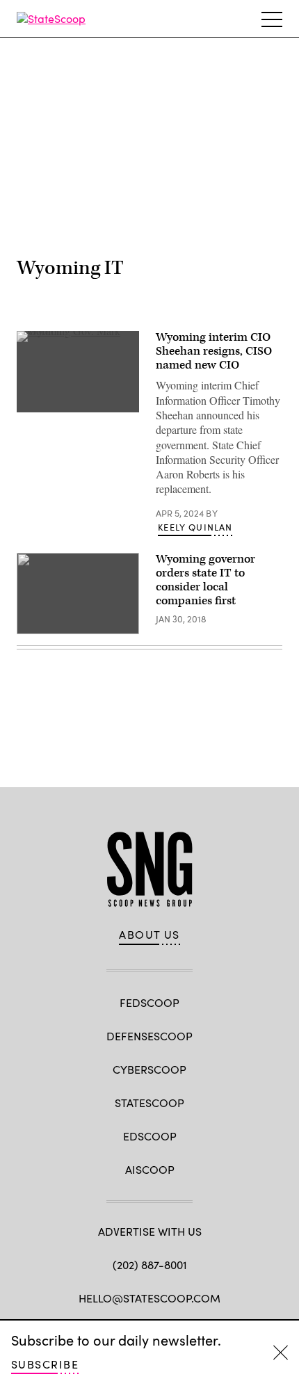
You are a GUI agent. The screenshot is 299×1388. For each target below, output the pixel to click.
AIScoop (150, 1169)
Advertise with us (150, 1231)
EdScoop (150, 1136)
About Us (149, 935)
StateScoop (149, 1102)
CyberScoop (149, 1069)
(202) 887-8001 (150, 1264)
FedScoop (149, 1002)
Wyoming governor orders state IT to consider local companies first (205, 579)
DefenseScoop (149, 1035)
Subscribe (45, 1364)
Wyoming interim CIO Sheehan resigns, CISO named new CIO (214, 351)
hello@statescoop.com (149, 1298)
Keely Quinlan (195, 527)
